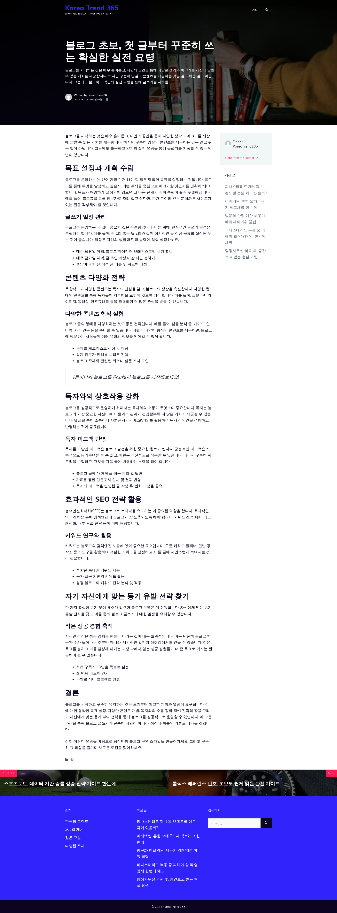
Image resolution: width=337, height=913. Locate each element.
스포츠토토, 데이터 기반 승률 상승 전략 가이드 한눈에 (60, 783)
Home (253, 9)
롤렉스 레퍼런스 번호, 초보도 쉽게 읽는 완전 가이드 (226, 783)
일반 (73, 759)
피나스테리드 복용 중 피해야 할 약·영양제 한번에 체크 (245, 236)
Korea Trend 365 (92, 8)
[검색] (266, 823)
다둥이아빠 (81, 377)
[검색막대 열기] (266, 10)
